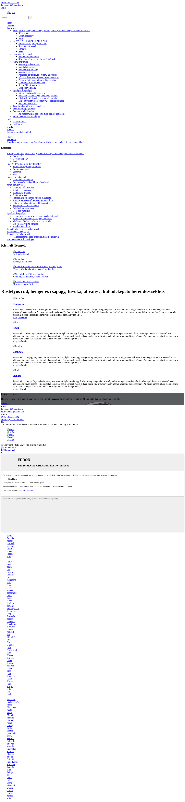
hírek (9, 119)
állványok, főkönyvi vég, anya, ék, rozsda (37, 98)
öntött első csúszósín (27, 67)
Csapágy (18, 351)
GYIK (10, 127)
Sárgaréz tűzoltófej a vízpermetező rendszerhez (34, 269)
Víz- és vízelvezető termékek (31, 93)
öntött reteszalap (25, 72)
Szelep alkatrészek (21, 254)
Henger (17, 375)
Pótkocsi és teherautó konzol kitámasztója (37, 80)
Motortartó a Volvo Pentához (31, 82)
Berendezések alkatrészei (24, 111)
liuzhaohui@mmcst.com (12, 409)
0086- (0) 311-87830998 (12, 419)
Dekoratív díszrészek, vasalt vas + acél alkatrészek (41, 101)
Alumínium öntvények (28, 56)
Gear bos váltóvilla (27, 88)
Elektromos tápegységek (24, 108)
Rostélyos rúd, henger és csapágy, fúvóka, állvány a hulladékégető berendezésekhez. (51, 30)
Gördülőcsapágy (26, 36)
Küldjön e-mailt (8, 450)
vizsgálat (17, 317)
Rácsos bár (23, 33)
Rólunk (10, 129)
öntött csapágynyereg (28, 69)
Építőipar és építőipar (22, 90)
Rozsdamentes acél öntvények (26, 116)
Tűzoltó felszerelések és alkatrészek (29, 106)
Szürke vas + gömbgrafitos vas (32, 43)
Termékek (11, 28)
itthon (9, 23)
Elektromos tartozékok (23, 284)
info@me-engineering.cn (12, 411)
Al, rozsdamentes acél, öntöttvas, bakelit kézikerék (41, 114)
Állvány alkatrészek (27, 103)
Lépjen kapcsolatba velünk (19, 132)
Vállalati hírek (19, 121)
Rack (20, 38)
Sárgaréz (22, 49)
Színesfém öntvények (22, 54)
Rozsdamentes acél (27, 46)
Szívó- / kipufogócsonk (29, 85)
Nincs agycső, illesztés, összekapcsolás (30, 276)
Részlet (24, 317)
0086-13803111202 (10, 417)
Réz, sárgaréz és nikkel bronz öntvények (36, 59)
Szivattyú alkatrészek (22, 261)
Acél (20, 51)
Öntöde (10, 25)
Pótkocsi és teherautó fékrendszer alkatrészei (38, 77)
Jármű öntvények (20, 62)
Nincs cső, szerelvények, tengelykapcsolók (38, 95)
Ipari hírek (17, 124)
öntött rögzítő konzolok (29, 64)
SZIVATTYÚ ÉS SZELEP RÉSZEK (30, 41)
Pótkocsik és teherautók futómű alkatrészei (37, 75)
